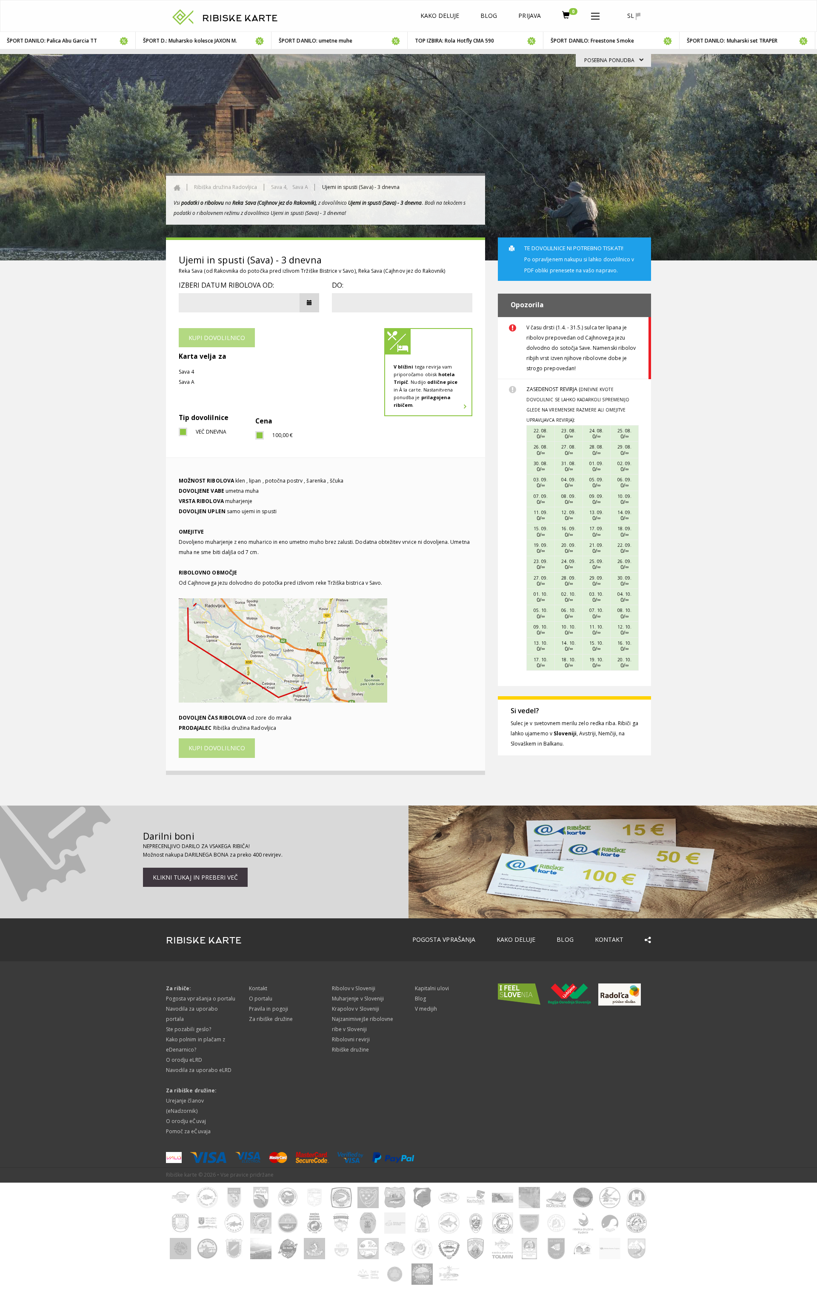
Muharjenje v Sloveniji (358, 998)
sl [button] (631, 15)
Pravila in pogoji (268, 1008)
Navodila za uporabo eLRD (198, 1070)
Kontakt (609, 939)
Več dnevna (211, 431)
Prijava (529, 15)
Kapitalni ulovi (432, 988)
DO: (337, 285)
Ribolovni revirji (351, 1039)
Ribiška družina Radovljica (225, 187)
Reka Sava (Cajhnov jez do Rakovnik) (402, 270)
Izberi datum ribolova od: (226, 285)
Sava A (300, 187)
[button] (595, 14)
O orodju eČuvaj (186, 1121)
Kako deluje (440, 15)
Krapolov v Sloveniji (355, 1008)
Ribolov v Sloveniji (353, 988)
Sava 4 (186, 371)
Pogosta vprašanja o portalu (200, 998)
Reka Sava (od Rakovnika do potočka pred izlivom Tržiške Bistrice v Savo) (267, 270)
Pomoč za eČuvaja (188, 1131)
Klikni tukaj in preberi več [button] (195, 877)
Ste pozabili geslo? (188, 1029)
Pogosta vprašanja (443, 939)
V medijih (426, 1008)
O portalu (260, 998)
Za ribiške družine (271, 1019)
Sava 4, (280, 187)
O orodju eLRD (184, 1059)
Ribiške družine (350, 1049)
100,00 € (282, 435)
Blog (488, 15)
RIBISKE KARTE (240, 18)
